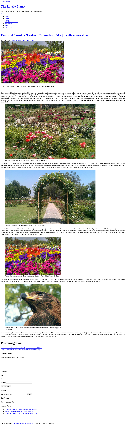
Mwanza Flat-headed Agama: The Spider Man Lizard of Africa (21, 348)
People (7, 20)
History (7, 25)
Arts (11, 40)
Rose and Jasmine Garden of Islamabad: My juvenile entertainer (44, 35)
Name (3, 375)
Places (7, 18)
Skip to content (5, 1)
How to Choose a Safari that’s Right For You (19, 411)
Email (2, 379)
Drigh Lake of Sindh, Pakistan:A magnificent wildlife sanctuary (21, 349)
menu (2, 13)
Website (3, 382)
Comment (4, 372)
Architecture (8, 23)
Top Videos (8, 27)
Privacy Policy (29, 423)
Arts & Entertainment (11, 22)
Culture (7, 16)
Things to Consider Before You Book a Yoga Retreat (21, 413)
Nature (15, 40)
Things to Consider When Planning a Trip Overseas (21, 409)
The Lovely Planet (13, 6)
